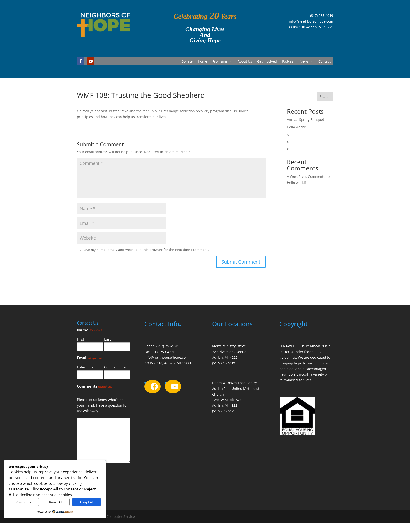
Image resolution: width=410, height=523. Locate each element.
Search (325, 96)
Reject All (55, 502)
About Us (245, 62)
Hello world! (296, 127)
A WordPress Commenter (307, 176)
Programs (220, 62)
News (304, 62)
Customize (23, 502)
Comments (94, 386)
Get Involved (267, 62)
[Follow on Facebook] (80, 61)
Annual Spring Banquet (305, 119)
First (80, 339)
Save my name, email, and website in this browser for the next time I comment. (146, 249)
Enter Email (86, 367)
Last (107, 339)
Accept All (86, 502)
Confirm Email (115, 367)
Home (202, 62)
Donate (187, 62)
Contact (324, 62)
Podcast (288, 62)
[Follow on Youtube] (90, 61)
